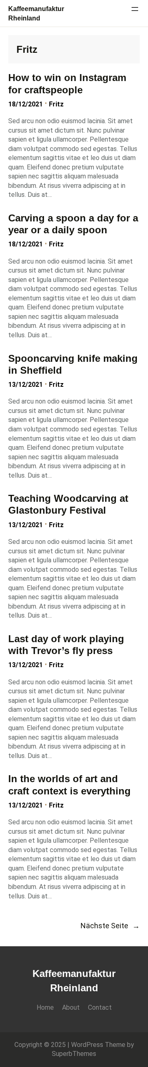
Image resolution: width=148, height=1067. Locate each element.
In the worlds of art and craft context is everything (69, 784)
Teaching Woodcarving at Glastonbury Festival (68, 504)
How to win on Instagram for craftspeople (67, 83)
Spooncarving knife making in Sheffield (73, 364)
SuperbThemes (74, 1054)
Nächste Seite (110, 925)
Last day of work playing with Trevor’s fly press (66, 644)
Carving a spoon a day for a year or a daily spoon (73, 223)
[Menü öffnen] (135, 9)
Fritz (56, 104)
